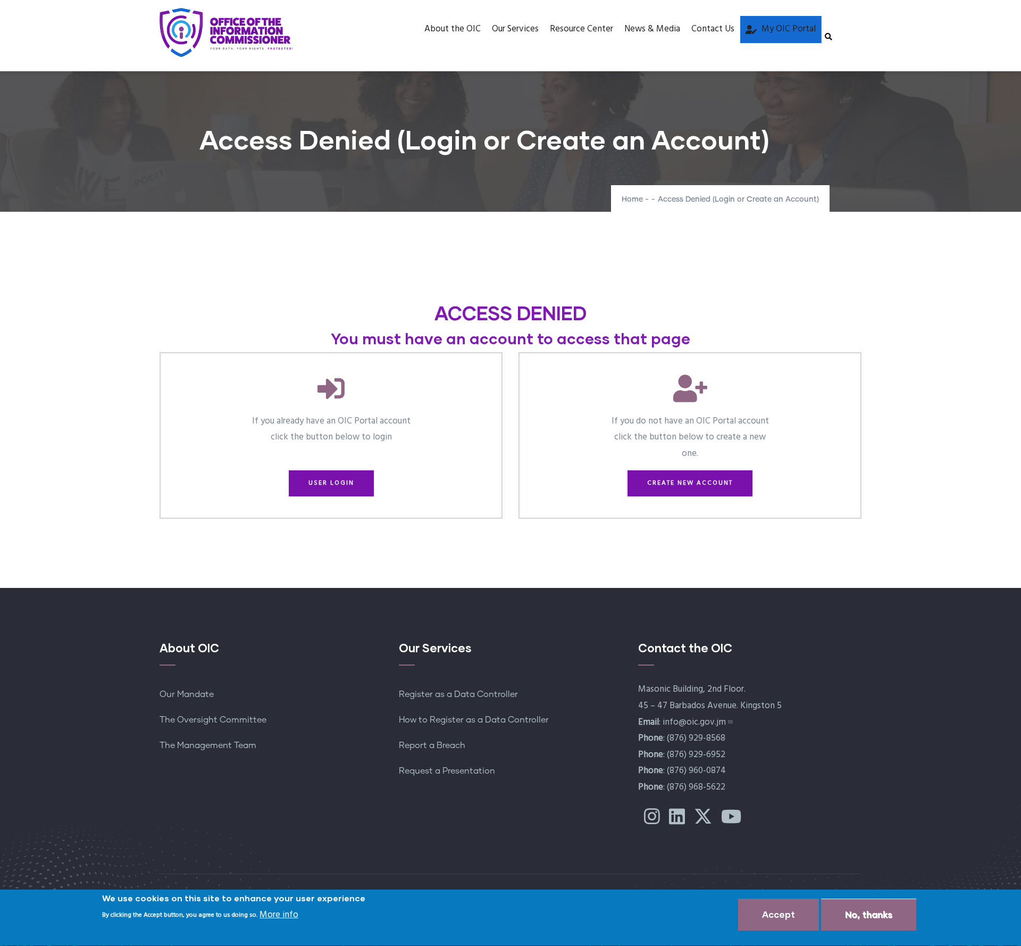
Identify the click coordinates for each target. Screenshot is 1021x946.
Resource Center (581, 29)
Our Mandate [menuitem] (187, 694)
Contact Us (712, 29)
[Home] (226, 32)
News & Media (652, 29)
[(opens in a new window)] (652, 821)
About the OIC (452, 29)
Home (632, 199)
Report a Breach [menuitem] (432, 745)
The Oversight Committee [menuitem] (213, 720)
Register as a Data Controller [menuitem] (458, 694)
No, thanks (868, 914)
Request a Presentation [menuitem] (447, 771)
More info (279, 915)
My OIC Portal (788, 29)
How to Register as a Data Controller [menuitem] (474, 720)
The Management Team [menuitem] (208, 745)
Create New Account (690, 483)
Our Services (515, 29)
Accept (778, 914)
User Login (331, 483)
